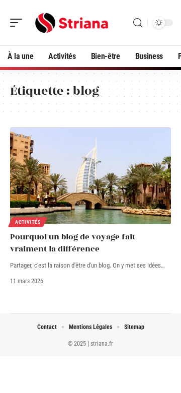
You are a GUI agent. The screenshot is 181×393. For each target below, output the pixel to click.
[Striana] (72, 22)
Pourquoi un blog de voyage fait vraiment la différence (72, 243)
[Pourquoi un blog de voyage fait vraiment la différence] (90, 175)
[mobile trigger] (18, 22)
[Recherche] (138, 23)
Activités (27, 222)
